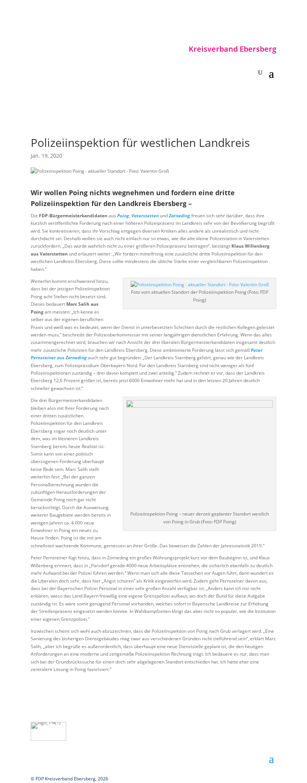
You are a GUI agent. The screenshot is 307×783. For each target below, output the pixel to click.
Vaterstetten (145, 215)
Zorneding (179, 215)
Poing (123, 215)
